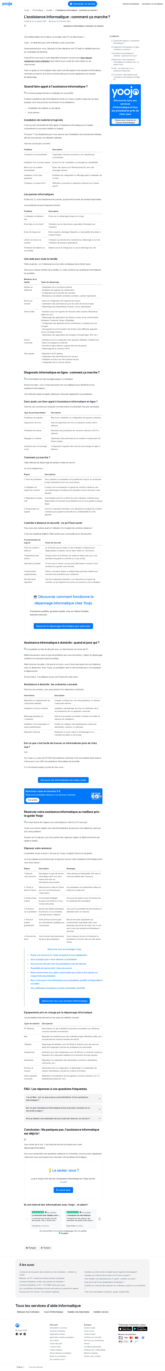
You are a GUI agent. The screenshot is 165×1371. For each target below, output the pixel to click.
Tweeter (46, 1248)
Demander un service (84, 4)
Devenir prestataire (131, 4)
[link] (17, 1325)
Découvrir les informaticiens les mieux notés (63, 780)
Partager (32, 1248)
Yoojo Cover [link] (89, 1331)
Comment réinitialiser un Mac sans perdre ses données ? (42, 1282)
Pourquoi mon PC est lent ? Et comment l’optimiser (39, 1292)
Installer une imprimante (78, 1312)
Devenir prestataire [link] (57, 1331)
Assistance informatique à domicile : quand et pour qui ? (125, 54)
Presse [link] (87, 1344)
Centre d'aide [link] (89, 1328)
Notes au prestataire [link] (58, 1356)
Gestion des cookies (92, 1356)
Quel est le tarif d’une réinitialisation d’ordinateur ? (104, 1282)
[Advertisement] (125, 167)
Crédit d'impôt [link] (89, 1334)
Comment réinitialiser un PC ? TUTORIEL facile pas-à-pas (42, 1285)
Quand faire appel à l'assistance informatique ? (126, 42)
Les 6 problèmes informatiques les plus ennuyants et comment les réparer (49, 1288)
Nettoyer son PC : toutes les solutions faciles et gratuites (41, 1278)
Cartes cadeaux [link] (56, 1350)
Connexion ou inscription (152, 4)
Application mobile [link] (57, 1334)
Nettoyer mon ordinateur (28, 1312)
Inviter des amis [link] (56, 1344)
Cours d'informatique (53, 1312)
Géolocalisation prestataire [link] (60, 1353)
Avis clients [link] (54, 1340)
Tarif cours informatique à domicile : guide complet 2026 (106, 1292)
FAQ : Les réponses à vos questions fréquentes (123, 69)
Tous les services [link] (36, 1367)
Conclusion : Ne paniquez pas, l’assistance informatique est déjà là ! (126, 77)
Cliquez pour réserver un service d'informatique (125, 121)
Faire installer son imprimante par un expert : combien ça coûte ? (110, 1279)
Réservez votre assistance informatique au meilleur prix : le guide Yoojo (126, 62)
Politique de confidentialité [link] (94, 1350)
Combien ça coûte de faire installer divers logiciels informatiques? (110, 1272)
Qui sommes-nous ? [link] (57, 1359)
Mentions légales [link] (91, 1353)
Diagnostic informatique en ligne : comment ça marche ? (126, 48)
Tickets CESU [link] (55, 1347)
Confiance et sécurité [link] (92, 1337)
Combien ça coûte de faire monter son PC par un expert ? (107, 1275)
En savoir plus (63, 1190)
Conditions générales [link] (92, 1347)
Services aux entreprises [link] (94, 1340)
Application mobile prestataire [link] (62, 1337)
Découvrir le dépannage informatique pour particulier (63, 626)
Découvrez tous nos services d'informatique (64, 1001)
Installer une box (101, 1312)
